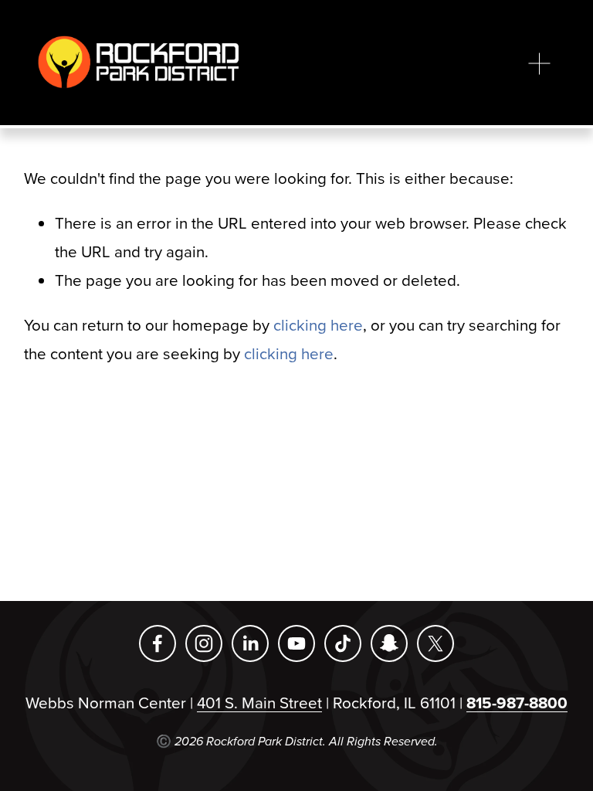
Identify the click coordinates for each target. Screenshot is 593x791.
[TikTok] (342, 643)
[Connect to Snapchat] (389, 643)
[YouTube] (296, 643)
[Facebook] (157, 643)
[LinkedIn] (250, 643)
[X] (435, 643)
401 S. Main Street (259, 702)
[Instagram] (203, 643)
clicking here (318, 325)
